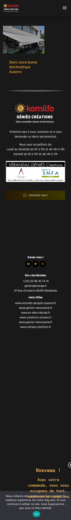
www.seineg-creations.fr (35, 327)
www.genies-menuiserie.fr (35, 308)
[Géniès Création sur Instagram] (42, 264)
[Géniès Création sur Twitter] (35, 264)
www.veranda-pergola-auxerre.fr (35, 303)
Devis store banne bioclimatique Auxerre (23, 67)
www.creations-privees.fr (35, 317)
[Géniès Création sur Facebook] (28, 264)
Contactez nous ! (38, 195)
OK (36, 514)
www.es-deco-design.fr (35, 313)
